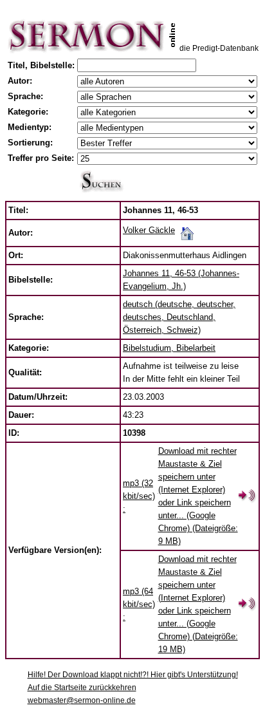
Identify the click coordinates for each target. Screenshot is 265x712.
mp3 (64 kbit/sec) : (139, 604)
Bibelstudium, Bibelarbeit (169, 348)
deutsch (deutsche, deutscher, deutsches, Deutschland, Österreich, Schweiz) (179, 317)
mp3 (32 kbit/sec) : (139, 496)
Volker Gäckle (149, 230)
